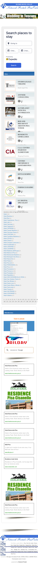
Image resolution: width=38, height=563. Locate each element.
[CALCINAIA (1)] (18, 329)
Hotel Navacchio (8, 259)
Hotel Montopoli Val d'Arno (11, 257)
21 (7, 301)
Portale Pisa (22, 545)
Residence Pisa (24, 549)
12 (28, 299)
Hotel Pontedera (8, 273)
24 (16, 301)
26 (21, 301)
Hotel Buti (6, 218)
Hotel (5, 214)
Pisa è (25, 551)
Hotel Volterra (8, 295)
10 (23, 299)
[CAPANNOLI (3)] (18, 331)
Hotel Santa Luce (9, 283)
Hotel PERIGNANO (9, 265)
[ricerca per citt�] (18, 323)
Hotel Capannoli (8, 226)
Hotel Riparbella (8, 275)
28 (27, 301)
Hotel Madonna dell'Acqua (11, 250)
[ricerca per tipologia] (19, 335)
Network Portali (22, 562)
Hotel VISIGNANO (9, 293)
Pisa (25, 543)
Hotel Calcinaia (8, 224)
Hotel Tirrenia (7, 289)
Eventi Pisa (16, 545)
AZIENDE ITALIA (33, 556)
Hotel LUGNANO (8, 248)
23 (13, 301)
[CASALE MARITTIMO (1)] (18, 333)
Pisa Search (25, 547)
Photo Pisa (34, 545)
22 (10, 301)
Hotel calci (7, 222)
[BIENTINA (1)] (18, 325)
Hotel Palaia (7, 261)
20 (4, 301)
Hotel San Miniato (9, 281)
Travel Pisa (19, 547)
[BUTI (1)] (18, 327)
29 (30, 301)
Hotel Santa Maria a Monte (11, 285)
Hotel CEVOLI (8, 238)
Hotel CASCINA (8, 234)
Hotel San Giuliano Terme (11, 279)
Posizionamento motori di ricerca (18, 558)
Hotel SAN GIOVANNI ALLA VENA (14, 277)
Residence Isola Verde (11, 459)
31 (35, 301)
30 (33, 301)
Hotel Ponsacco (8, 271)
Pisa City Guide (30, 543)
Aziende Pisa (28, 545)
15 (37, 299)
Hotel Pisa (7, 267)
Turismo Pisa (14, 547)
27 (24, 301)
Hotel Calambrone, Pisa (11, 220)
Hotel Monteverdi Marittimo (11, 255)
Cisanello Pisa (30, 551)
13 (31, 299)
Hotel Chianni (7, 240)
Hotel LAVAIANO (9, 246)
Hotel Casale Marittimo (10, 230)
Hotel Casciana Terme (10, 232)
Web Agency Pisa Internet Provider (13, 556)
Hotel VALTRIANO (9, 291)
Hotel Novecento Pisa (11, 365)
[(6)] (18, 324)
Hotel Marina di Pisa (10, 253)
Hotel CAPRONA (9, 228)
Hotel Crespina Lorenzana (11, 242)
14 (34, 299)
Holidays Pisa (14, 551)
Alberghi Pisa (17, 549)
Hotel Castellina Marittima (11, 236)
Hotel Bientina (8, 216)
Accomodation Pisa (32, 549)
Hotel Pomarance (9, 269)
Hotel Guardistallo (9, 244)
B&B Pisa (8, 444)
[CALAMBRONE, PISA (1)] (18, 328)
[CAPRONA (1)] (18, 332)
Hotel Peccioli (8, 263)
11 (26, 299)
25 (18, 301)
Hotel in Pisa (31, 547)
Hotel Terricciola (8, 287)
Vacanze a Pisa (20, 551)
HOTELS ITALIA (24, 556)
